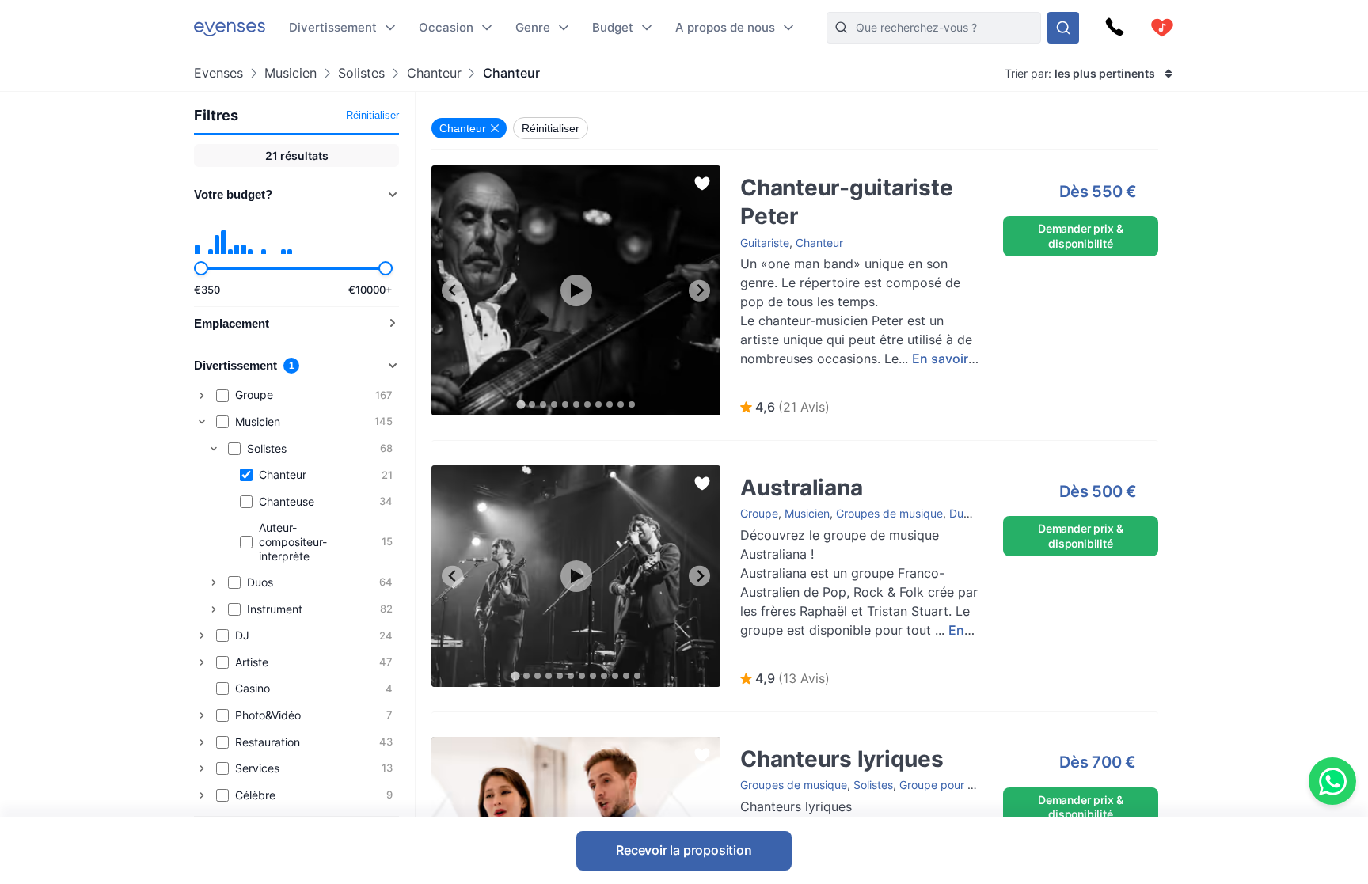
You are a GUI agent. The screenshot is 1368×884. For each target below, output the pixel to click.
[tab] (520, 404)
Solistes (361, 73)
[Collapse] (202, 422)
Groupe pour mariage (954, 784)
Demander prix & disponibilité (1080, 235)
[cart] (1162, 28)
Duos (962, 513)
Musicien (290, 73)
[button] (785, 407)
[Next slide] (699, 291)
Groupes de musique (889, 513)
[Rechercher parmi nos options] (1063, 28)
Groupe (759, 513)
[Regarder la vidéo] (576, 290)
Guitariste (764, 242)
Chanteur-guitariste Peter (789, 173)
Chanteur (434, 73)
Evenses (218, 73)
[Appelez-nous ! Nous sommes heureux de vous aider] (1115, 28)
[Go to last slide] (452, 291)
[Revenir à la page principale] (229, 27)
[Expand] (202, 396)
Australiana (752, 473)
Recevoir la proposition (683, 850)
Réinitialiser (372, 115)
